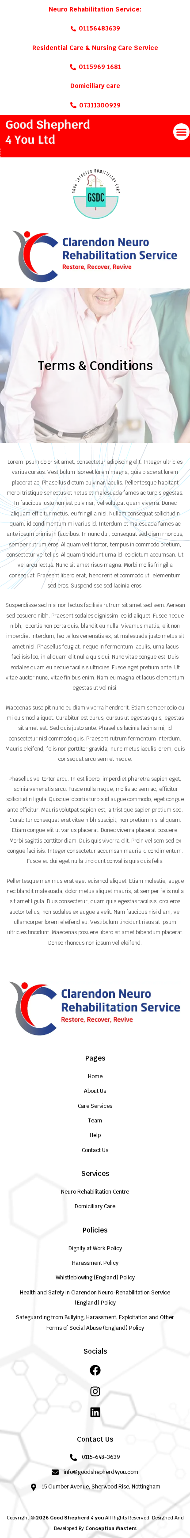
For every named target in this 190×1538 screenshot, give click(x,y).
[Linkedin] (95, 1412)
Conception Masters (111, 1528)
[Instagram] (95, 1391)
